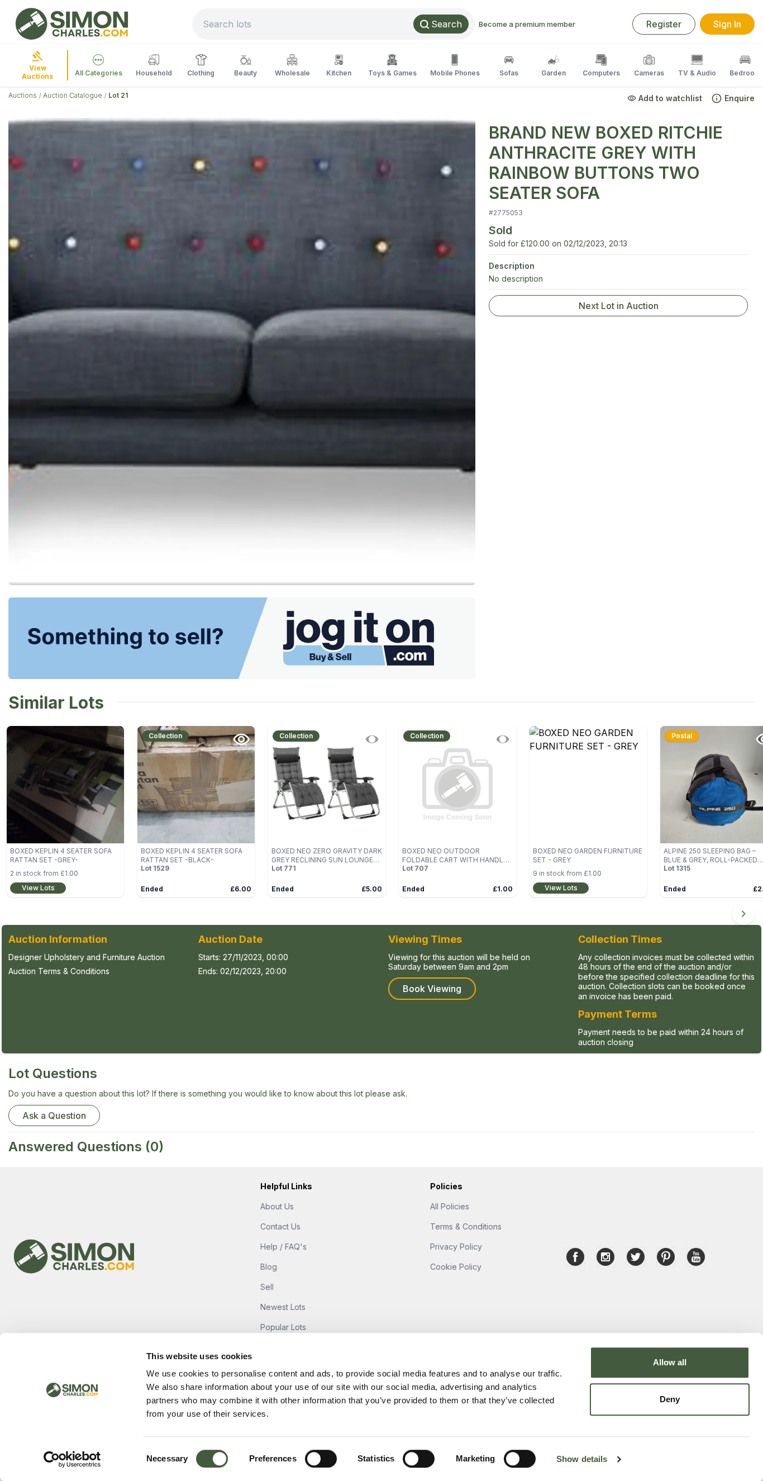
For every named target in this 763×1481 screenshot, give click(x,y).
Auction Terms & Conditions (58, 971)
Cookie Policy (455, 1266)
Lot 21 (118, 95)
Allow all (670, 1362)
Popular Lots (283, 1327)
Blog (268, 1266)
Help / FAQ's (283, 1246)
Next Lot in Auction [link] (619, 305)
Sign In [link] (727, 24)
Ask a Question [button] (54, 1115)
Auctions (22, 95)
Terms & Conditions (466, 1226)
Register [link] (663, 24)
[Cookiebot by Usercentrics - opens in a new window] (72, 1459)
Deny (670, 1399)
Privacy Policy (456, 1246)
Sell (267, 1287)
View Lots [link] (38, 888)
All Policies (449, 1206)
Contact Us (280, 1226)
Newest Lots (283, 1307)
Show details (581, 1459)
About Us (277, 1206)
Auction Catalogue (72, 95)
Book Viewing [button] (432, 988)
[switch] (321, 1459)
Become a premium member (527, 24)
